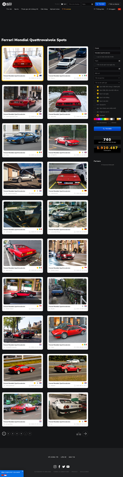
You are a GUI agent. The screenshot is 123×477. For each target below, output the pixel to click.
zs (51, 424)
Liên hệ (63, 457)
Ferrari (6, 76)
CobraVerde (54, 193)
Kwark (52, 309)
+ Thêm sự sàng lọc (113, 4)
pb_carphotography (11, 193)
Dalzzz (53, 78)
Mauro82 (53, 116)
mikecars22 (9, 270)
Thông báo (100, 9)
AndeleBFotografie (11, 347)
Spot (65, 4)
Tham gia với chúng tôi (29, 9)
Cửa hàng (44, 9)
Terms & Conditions (61, 472)
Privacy (75, 472)
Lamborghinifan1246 (11, 116)
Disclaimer (84, 472)
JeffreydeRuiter (10, 386)
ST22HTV (54, 155)
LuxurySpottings (55, 232)
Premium (67, 9)
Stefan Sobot (55, 270)
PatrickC (8, 78)
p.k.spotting (9, 424)
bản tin (72, 457)
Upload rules (55, 9)
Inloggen (112, 9)
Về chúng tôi (53, 457)
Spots (16, 9)
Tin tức (57, 4)
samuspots (9, 232)
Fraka (7, 155)
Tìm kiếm (101, 4)
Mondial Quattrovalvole (16, 76)
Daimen (53, 386)
